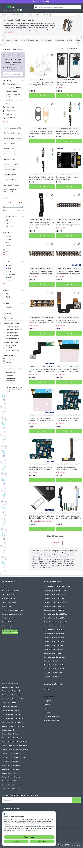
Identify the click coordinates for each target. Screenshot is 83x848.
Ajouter (41, 95)
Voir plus (55, 543)
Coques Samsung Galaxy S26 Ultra (56, 606)
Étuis (45, 693)
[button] (69, 87)
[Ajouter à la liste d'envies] (52, 55)
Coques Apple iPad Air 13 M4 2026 (13, 726)
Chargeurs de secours (51, 716)
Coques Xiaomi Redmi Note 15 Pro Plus (15, 749)
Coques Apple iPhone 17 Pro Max (13, 718)
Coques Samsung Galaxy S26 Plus (55, 602)
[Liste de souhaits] (14, 10)
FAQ (3, 587)
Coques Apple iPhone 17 (10, 706)
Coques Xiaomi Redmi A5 (10, 769)
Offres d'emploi (7, 626)
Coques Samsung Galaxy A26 (54, 645)
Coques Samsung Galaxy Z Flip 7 (55, 590)
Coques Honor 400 (8, 773)
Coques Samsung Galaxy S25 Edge (55, 622)
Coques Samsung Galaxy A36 (54, 637)
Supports (47, 704)
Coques (46, 689)
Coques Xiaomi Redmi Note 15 (12, 738)
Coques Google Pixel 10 (51, 676)
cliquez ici (33, 830)
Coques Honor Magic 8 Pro (11, 789)
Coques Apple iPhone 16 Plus (11, 691)
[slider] (4, 207)
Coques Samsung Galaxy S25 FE (54, 626)
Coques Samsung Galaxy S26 (54, 598)
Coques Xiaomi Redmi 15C (11, 765)
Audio (46, 708)
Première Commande (9, 598)
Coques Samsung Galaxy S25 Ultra (56, 618)
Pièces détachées (34, 14)
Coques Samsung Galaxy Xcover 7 (55, 657)
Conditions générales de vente (12, 614)
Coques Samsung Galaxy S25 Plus (55, 614)
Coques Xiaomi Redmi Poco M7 (12, 753)
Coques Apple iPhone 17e (10, 703)
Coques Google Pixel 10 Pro (53, 673)
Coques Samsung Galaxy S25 (54, 610)
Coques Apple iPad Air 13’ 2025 (12, 722)
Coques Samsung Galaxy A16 (53, 653)
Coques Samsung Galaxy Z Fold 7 (55, 594)
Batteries (47, 712)
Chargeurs (47, 701)
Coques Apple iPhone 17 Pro (11, 714)
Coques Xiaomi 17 (8, 730)
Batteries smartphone (14, 100)
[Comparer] (47, 55)
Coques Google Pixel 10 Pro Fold (54, 665)
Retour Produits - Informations (12, 610)
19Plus (5, 122)
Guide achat (6, 622)
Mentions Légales (8, 618)
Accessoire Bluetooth (51, 720)
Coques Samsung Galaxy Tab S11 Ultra (57, 587)
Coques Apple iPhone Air (10, 710)
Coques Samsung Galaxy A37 (54, 641)
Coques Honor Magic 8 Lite (11, 785)
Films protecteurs (50, 697)
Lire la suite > (9, 32)
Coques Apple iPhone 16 (10, 683)
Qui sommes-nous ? (8, 594)
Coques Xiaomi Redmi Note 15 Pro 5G (14, 742)
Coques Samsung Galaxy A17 (53, 649)
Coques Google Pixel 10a (52, 661)
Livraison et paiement (9, 602)
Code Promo (6, 606)
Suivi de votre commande (10, 590)
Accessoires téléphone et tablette (14, 14)
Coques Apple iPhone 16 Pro (11, 695)
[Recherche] (36, 7)
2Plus (8, 104)
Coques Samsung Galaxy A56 (54, 630)
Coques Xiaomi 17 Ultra (10, 734)
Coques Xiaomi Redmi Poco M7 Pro (14, 757)
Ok (76, 800)
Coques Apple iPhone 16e (10, 687)
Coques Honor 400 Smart (11, 777)
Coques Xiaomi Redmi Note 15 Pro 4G (15, 746)
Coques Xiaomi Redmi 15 (10, 761)
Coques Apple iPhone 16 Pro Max (13, 699)
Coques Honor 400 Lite (10, 781)
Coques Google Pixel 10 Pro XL (54, 669)
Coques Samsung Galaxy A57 (54, 633)
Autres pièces (46, 14)
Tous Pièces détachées (14, 88)
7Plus (5, 255)
